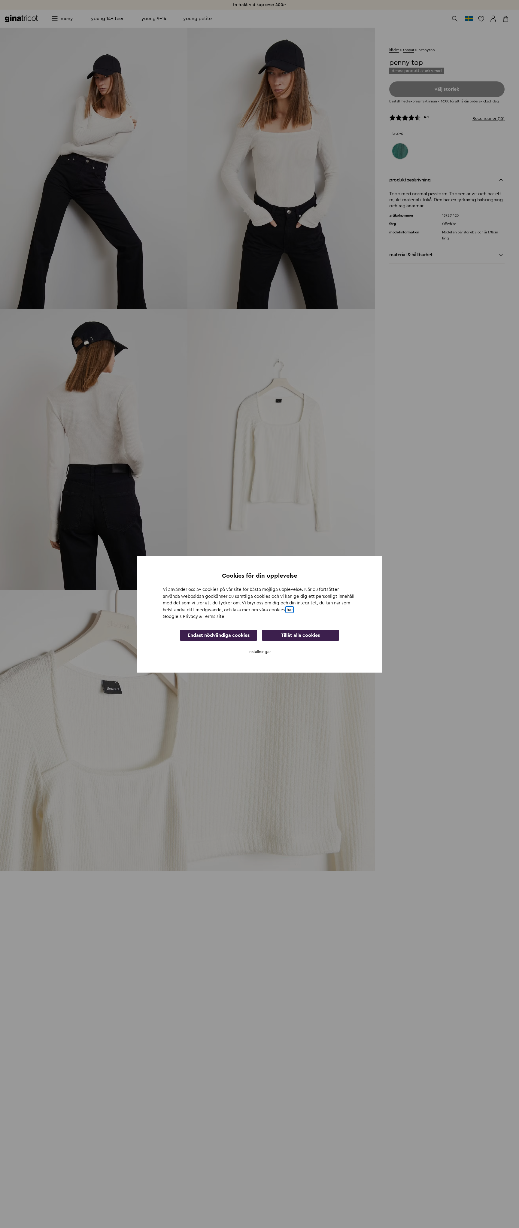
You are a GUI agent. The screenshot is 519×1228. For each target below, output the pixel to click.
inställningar (259, 651)
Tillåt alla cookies (300, 635)
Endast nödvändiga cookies (219, 635)
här (290, 609)
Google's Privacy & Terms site (193, 616)
